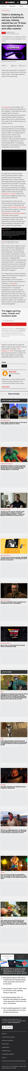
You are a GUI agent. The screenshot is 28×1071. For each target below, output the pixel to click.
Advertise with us (6, 1050)
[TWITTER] (10, 376)
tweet (3, 241)
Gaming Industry (6, 10)
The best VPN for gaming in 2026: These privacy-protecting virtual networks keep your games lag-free (15, 971)
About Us (4, 1033)
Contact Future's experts (8, 1037)
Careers (4, 1057)
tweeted (13, 283)
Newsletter (23, 65)
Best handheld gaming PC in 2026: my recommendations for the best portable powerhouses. (14, 1010)
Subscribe (23, 2)
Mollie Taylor (11, 32)
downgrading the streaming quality (13, 213)
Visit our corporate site (14, 1022)
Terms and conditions (7, 1040)
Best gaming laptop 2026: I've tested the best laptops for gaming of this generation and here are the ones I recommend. (14, 1000)
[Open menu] (3, 2)
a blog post (6, 107)
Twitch (4, 366)
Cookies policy (5, 1047)
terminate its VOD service (18, 207)
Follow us (15, 65)
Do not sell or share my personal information (13, 1061)
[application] (14, 159)
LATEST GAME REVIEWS (20, 957)
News (3, 33)
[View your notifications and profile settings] (14, 2)
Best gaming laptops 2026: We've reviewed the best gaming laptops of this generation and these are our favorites (14, 981)
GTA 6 (21, 6)
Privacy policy (5, 1044)
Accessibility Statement (8, 1054)
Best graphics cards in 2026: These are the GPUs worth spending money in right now (15, 990)
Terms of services (20, 328)
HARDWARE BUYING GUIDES (7, 957)
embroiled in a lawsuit (9, 194)
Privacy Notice (22, 330)
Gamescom (12, 6)
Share (5, 65)
